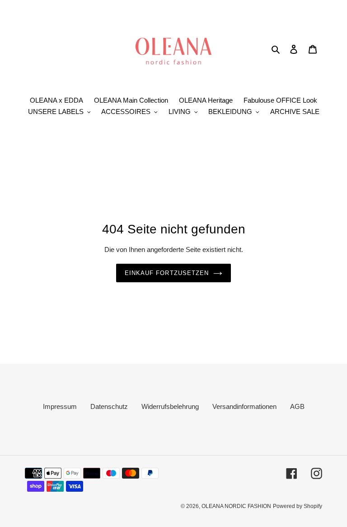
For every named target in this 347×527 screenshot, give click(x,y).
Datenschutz (109, 406)
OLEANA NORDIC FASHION (236, 506)
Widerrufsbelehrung (170, 406)
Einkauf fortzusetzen (167, 273)
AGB (297, 406)
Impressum (60, 406)
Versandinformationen (244, 406)
